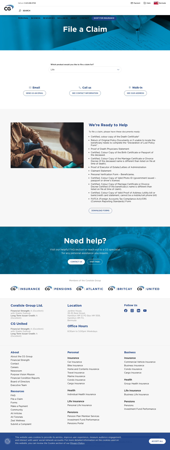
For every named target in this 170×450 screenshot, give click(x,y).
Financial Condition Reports (25, 378)
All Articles (16, 413)
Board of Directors (20, 381)
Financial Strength (20, 360)
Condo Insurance (76, 380)
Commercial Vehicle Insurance (139, 362)
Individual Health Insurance (81, 394)
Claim (148, 3)
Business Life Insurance (136, 394)
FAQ (13, 395)
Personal (23, 18)
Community (17, 410)
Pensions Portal (75, 423)
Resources (49, 18)
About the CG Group (22, 356)
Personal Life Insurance (79, 405)
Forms (14, 402)
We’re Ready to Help (108, 125)
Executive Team (19, 385)
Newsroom (16, 371)
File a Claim (17, 399)
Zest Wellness (18, 420)
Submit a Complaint (21, 424)
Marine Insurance (76, 376)
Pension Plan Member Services (83, 416)
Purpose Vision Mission (23, 374)
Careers (14, 367)
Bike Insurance (75, 365)
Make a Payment (19, 406)
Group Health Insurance (136, 383)
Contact (84, 18)
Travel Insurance (75, 372)
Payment (137, 3)
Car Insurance (74, 362)
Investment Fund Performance (83, 420)
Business (35, 18)
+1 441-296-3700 (30, 3)
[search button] (20, 10)
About (73, 18)
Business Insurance (134, 365)
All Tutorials (17, 417)
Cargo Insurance (76, 383)
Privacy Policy (77, 443)
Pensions (128, 405)
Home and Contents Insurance (83, 369)
